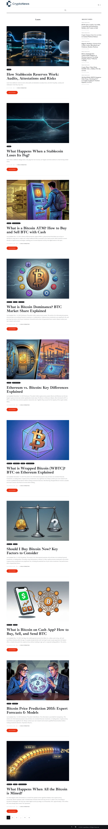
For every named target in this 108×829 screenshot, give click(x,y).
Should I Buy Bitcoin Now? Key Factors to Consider (32, 551)
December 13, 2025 (11, 243)
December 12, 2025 (11, 645)
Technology (16, 223)
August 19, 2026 (85, 38)
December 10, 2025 (11, 806)
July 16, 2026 (9, 164)
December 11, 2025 (11, 725)
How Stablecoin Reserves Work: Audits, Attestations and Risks (33, 76)
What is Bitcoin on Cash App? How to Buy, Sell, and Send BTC (38, 631)
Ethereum (16, 463)
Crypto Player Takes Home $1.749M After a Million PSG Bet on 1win (91, 68)
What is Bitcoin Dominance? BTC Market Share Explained (34, 308)
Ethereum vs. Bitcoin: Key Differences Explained (37, 389)
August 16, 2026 (85, 49)
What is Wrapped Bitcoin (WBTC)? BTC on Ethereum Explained (36, 470)
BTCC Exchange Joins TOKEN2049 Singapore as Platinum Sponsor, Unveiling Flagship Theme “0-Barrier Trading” (90, 57)
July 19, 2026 (9, 88)
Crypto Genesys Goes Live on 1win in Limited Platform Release (91, 35)
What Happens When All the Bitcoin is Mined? (37, 791)
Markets (21, 302)
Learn (9, 69)
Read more (12, 92)
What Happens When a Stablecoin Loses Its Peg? (35, 153)
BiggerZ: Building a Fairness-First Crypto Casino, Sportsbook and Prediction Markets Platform (91, 45)
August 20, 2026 (85, 30)
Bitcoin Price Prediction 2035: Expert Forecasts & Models (37, 710)
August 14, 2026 (85, 62)
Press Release (85, 22)
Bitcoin (9, 302)
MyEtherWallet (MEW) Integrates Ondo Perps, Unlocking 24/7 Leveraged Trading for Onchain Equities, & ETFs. (91, 79)
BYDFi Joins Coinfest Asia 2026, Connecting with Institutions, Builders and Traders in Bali (91, 26)
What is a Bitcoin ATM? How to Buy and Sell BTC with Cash (37, 230)
